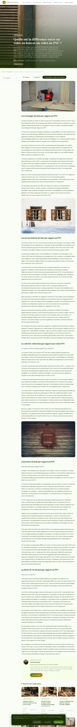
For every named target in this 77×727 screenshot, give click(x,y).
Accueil (3, 71)
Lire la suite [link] (26, 713)
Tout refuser (37, 722)
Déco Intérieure (27, 2)
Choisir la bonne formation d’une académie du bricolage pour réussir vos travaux (47, 704)
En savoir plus (36, 675)
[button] (48, 96)
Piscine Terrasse (58, 2)
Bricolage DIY (37, 2)
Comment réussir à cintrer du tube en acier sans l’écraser (30, 703)
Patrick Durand (20, 60)
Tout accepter (58, 722)
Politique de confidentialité (31, 718)
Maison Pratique (69, 2)
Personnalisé (47, 722)
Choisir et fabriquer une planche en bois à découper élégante (66, 703)
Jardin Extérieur (47, 2)
